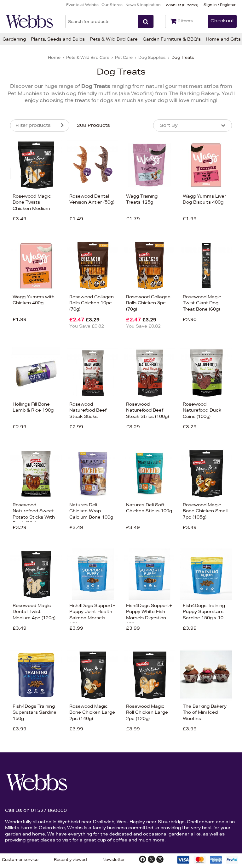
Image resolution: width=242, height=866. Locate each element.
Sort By (169, 125)
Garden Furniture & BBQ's (172, 39)
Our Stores (112, 4)
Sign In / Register (220, 4)
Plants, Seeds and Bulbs (58, 39)
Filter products (33, 125)
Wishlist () (182, 5)
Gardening (14, 39)
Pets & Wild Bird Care (114, 39)
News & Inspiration (143, 4)
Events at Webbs (82, 4)
